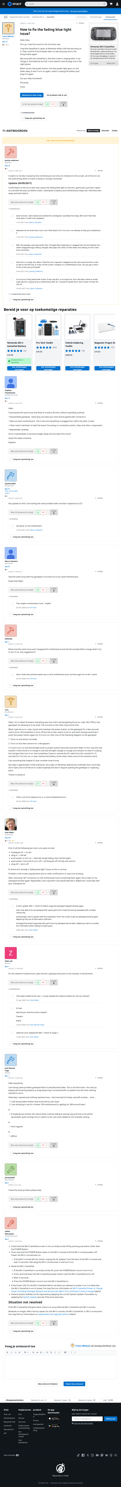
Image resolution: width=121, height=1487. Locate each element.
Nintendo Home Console (19, 17)
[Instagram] (92, 1455)
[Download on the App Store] (54, 1418)
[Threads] (111, 1455)
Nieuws (21, 1418)
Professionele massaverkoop (24, 1426)
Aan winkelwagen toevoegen (19, 368)
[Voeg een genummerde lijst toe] (51, 1352)
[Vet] (7, 1352)
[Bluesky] (106, 1455)
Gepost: (27, 23)
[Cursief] (11, 1352)
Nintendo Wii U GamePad (102, 46)
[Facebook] (83, 1455)
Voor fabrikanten (23, 1441)
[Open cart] (111, 4)
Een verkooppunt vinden (23, 1434)
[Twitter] (87, 1455)
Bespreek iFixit (9, 1422)
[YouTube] (97, 1455)
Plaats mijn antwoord (74, 1384)
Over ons (7, 1414)
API (5, 1433)
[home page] (15, 4)
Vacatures (8, 1425)
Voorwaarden (38, 1424)
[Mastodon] (102, 1455)
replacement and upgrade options (53, 1314)
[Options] (6, 17)
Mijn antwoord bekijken (48, 1384)
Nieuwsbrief (8, 1429)
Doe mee (21, 1422)
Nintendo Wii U (38, 17)
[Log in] (117, 4)
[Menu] (3, 4)
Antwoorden (110, 17)
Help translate (9, 1455)
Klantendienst (9, 1418)
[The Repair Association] (115, 1455)
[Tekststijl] (26, 1352)
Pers (20, 1414)
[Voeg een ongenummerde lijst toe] (47, 1352)
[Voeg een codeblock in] (33, 1352)
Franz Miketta (83, 1345)
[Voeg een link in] (19, 1352)
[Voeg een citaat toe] (37, 1352)
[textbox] (60, 1367)
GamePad (50, 17)
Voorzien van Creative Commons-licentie (67, 1483)
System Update (30, 1297)
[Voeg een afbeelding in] (65, 1352)
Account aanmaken (79, 11)
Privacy (36, 1420)
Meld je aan (110, 1419)
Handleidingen (96, 17)
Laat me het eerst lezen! (83, 1423)
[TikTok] (78, 1455)
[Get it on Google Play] (54, 1426)
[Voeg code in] (15, 1352)
